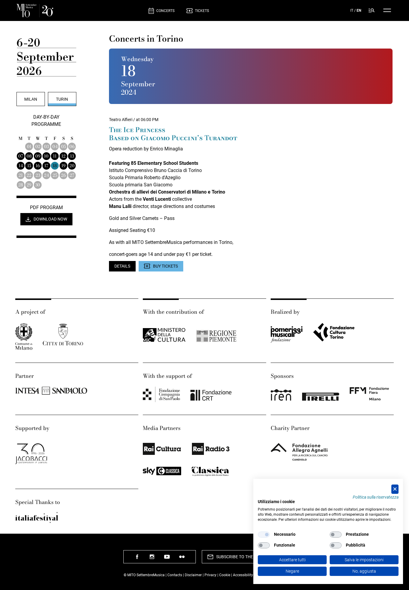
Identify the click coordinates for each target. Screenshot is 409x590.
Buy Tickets (165, 266)
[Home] (80, 10)
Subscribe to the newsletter (248, 556)
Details (122, 266)
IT (351, 10)
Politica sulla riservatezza (376, 497)
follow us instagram (152, 559)
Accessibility (243, 575)
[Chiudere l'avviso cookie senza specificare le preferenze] (395, 489)
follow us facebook (137, 559)
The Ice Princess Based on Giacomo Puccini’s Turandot (173, 134)
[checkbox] (264, 535)
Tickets (202, 11)
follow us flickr (182, 559)
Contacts (174, 575)
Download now (50, 219)
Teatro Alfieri (120, 119)
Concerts (165, 11)
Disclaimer (193, 575)
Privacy (210, 575)
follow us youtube (167, 559)
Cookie (224, 575)
